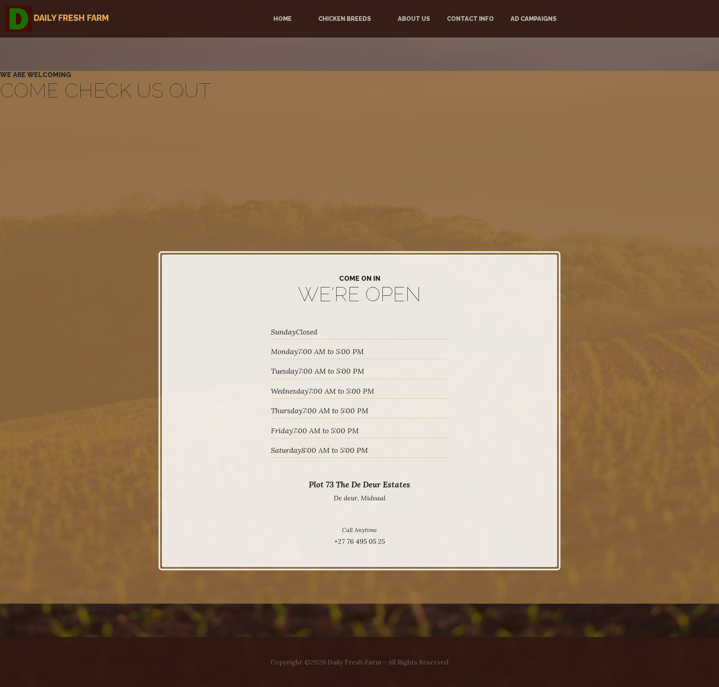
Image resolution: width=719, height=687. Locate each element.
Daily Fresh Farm (70, 18)
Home (282, 18)
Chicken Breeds (344, 18)
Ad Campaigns (534, 18)
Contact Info (470, 18)
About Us (414, 18)
